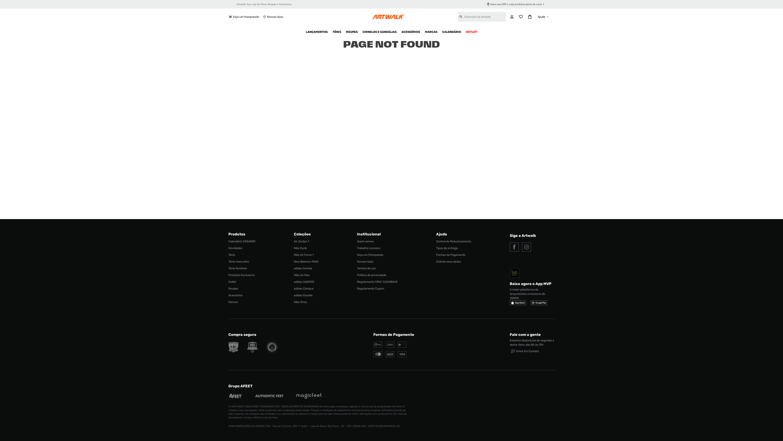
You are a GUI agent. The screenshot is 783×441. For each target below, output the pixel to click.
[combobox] (482, 17)
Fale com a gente (525, 334)
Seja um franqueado (246, 17)
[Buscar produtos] (461, 17)
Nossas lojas (275, 17)
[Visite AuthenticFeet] (269, 396)
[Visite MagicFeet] (309, 396)
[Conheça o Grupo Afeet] (235, 396)
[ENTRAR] (512, 17)
